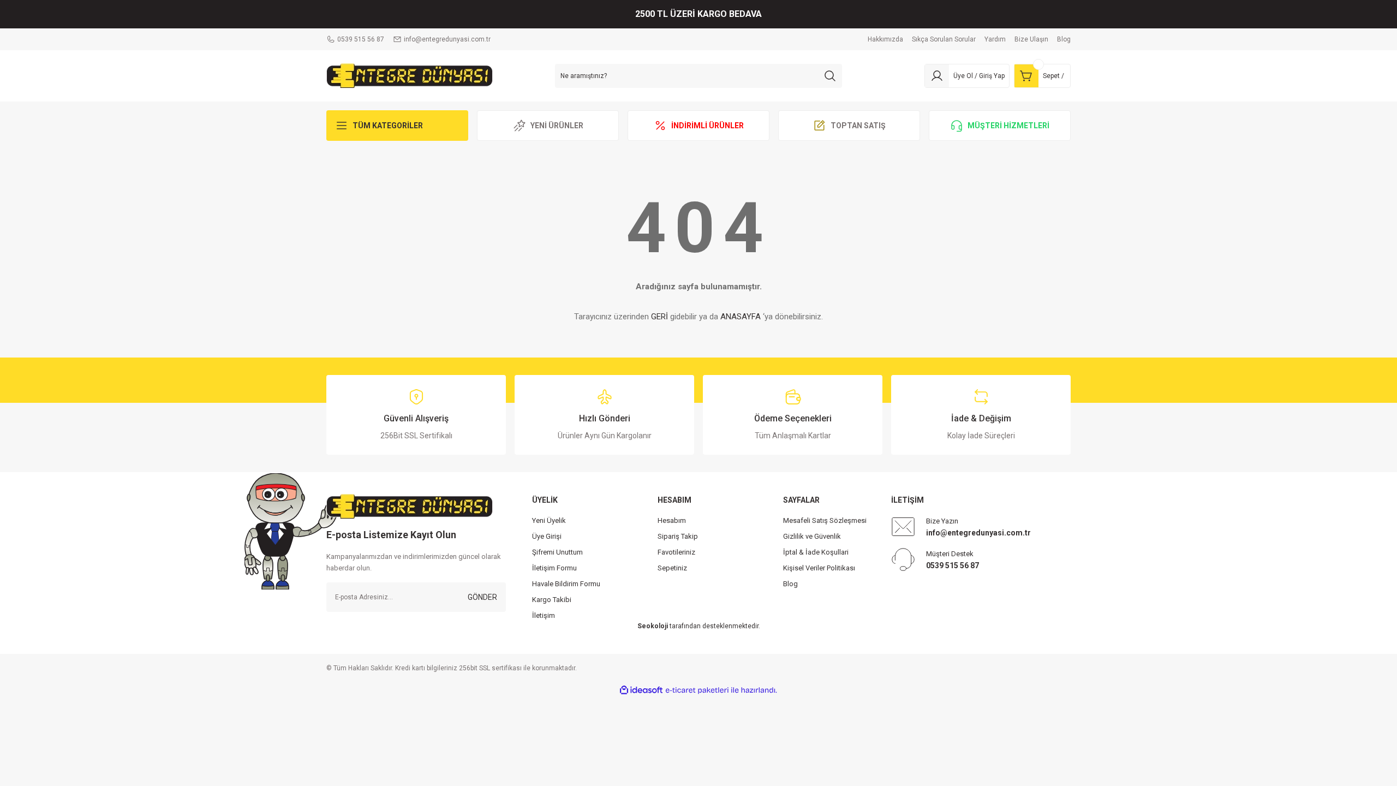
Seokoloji (652, 626)
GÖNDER (482, 597)
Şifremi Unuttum (557, 552)
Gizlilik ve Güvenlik (812, 536)
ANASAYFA (740, 316)
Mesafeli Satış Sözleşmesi (825, 520)
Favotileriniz (676, 552)
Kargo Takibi (551, 600)
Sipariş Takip (678, 536)
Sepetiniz (672, 568)
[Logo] (409, 75)
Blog (790, 584)
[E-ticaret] (697, 690)
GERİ (659, 316)
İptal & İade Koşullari (816, 552)
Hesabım (672, 520)
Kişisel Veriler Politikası (819, 568)
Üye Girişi (547, 536)
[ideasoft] (641, 690)
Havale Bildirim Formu (566, 584)
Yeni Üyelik (549, 520)
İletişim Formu (554, 568)
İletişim (543, 615)
